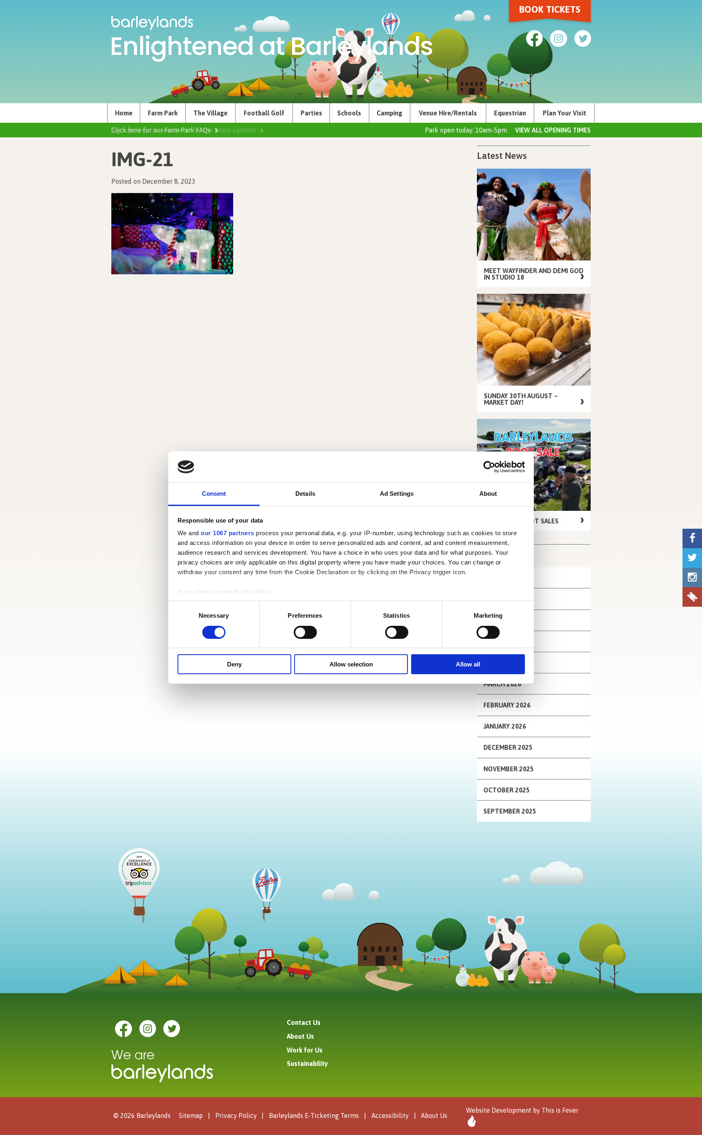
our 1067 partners (227, 533)
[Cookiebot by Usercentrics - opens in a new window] (489, 467)
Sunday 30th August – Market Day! (521, 399)
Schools (349, 113)
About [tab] (488, 493)
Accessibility (390, 1115)
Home (123, 113)
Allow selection (351, 664)
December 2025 (508, 747)
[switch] (305, 632)
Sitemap (191, 1115)
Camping (389, 113)
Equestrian (510, 113)
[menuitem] (123, 113)
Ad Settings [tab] (397, 493)
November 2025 (508, 769)
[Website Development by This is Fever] (471, 1121)
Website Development (498, 1110)
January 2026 (504, 726)
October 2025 (506, 790)
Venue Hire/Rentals (448, 113)
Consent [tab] (214, 493)
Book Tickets (550, 9)
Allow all (468, 664)
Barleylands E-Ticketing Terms (314, 1115)
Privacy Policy (236, 1115)
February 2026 (507, 705)
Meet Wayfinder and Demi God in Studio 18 (533, 274)
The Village (210, 113)
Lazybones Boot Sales (521, 521)
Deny (234, 664)
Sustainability (307, 1063)
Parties (311, 113)
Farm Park (163, 113)
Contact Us (304, 1022)
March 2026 (502, 684)
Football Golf (264, 113)
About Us (300, 1036)
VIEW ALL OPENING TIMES (553, 130)
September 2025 (509, 811)
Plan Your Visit (564, 113)
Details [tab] (305, 493)
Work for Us (305, 1050)
